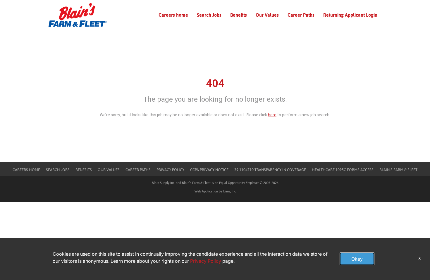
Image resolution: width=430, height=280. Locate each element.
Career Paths (301, 15)
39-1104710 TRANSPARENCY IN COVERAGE (270, 170)
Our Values (267, 15)
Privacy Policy (170, 170)
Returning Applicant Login (350, 15)
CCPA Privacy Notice (209, 170)
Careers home (173, 15)
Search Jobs (209, 15)
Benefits (238, 15)
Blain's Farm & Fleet (398, 170)
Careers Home (26, 170)
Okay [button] (357, 259)
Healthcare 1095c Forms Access (343, 170)
